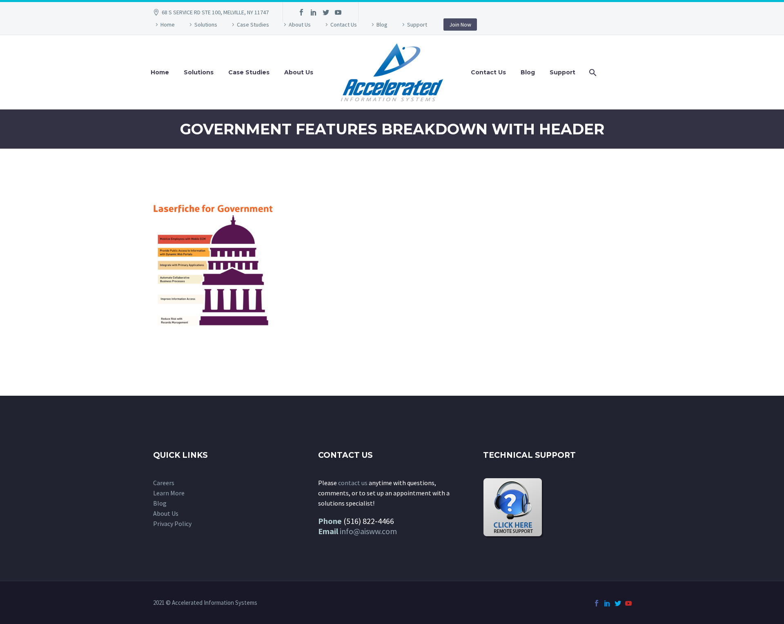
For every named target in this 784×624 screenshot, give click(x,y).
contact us (353, 483)
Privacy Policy (172, 523)
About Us (300, 24)
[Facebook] (301, 12)
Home (167, 24)
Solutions (205, 24)
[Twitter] (326, 12)
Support (417, 24)
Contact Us (343, 24)
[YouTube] (338, 12)
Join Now (460, 24)
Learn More (169, 493)
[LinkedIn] (313, 12)
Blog (382, 24)
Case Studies (253, 24)
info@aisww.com (368, 531)
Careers (163, 483)
